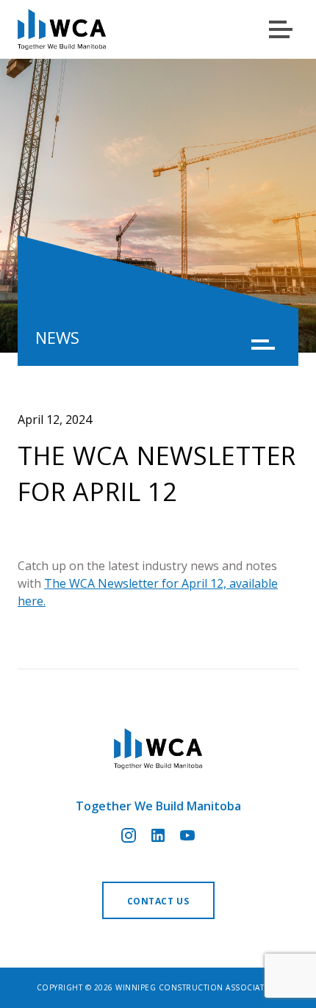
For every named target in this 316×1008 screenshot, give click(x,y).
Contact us (158, 901)
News (57, 337)
